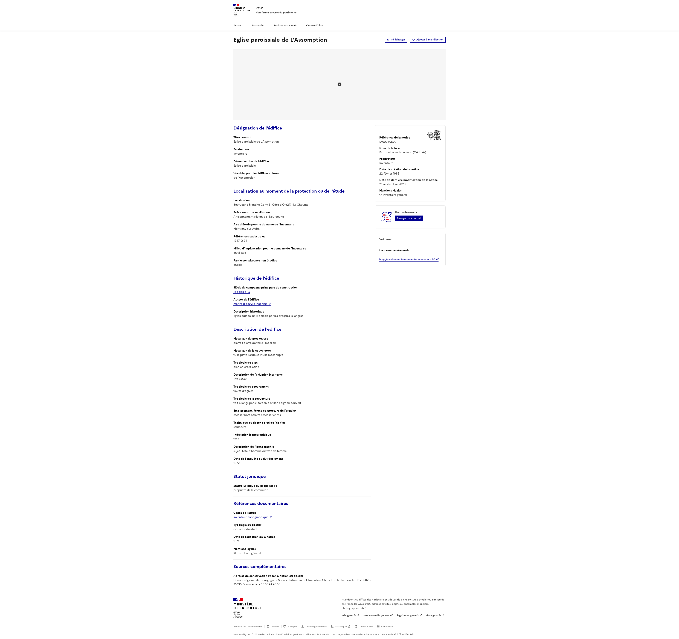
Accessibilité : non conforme (247, 626)
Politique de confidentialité (266, 634)
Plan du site (387, 626)
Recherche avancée (285, 25)
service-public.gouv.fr (376, 615)
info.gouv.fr (349, 615)
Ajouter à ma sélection (429, 40)
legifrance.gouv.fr (408, 615)
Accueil (237, 25)
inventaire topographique (250, 517)
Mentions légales (241, 634)
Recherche (257, 25)
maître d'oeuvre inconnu (250, 304)
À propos (292, 626)
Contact (275, 626)
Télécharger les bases (316, 626)
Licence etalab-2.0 (388, 634)
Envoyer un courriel (409, 218)
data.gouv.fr (433, 615)
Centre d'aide (314, 25)
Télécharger (398, 40)
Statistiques (341, 626)
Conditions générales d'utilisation (298, 634)
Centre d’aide (366, 626)
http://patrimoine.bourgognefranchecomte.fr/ (407, 259)
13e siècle (239, 292)
